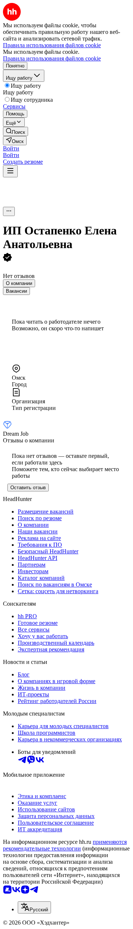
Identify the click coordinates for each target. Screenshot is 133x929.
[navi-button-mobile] (10, 171)
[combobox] (34, 907)
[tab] (19, 283)
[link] (15, 131)
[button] (11, 148)
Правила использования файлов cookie (52, 58)
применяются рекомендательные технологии (65, 845)
